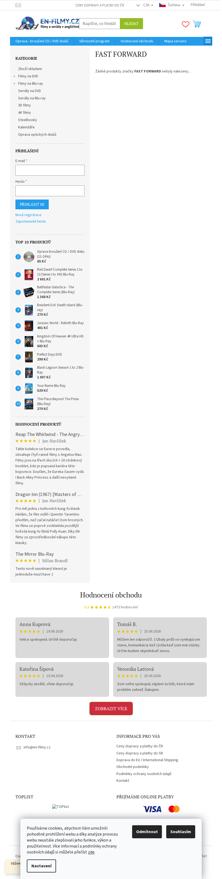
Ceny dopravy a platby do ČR (99, 5)
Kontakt (122, 780)
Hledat (131, 23)
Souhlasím (180, 832)
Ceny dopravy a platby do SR (139, 753)
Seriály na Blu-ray (32, 98)
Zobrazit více (111, 709)
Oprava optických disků (37, 134)
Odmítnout (147, 832)
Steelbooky (27, 120)
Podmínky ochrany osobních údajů (143, 774)
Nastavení (41, 866)
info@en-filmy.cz (37, 747)
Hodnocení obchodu (111, 594)
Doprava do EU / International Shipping (147, 760)
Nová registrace (28, 215)
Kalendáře (26, 127)
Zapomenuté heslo (30, 221)
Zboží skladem (30, 69)
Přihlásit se (32, 204)
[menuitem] (42, 41)
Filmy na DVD (28, 76)
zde (91, 852)
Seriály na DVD (29, 91)
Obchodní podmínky (132, 767)
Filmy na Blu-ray (30, 83)
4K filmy (24, 112)
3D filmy (24, 105)
